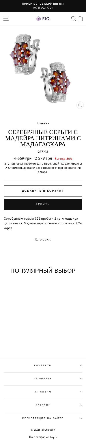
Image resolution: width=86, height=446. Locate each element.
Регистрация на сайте (43, 418)
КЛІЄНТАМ (43, 391)
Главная (43, 123)
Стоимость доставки (21, 168)
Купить (43, 204)
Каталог (43, 405)
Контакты (43, 365)
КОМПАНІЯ (42, 378)
